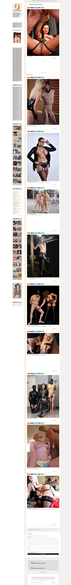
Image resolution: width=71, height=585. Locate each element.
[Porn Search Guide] (19, 134)
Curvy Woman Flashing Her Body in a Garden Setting (16, 209)
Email (29, 549)
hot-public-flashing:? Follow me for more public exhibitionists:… (16, 192)
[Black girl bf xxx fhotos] (15, 223)
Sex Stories (14, 113)
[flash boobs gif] (15, 163)
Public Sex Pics (15, 109)
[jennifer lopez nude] (15, 169)
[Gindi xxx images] (19, 270)
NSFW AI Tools (51, 1)
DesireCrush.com (55, 0)
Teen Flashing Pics (15, 116)
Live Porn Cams (39, 1)
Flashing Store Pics (15, 94)
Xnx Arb (54, 1)
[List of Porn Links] (15, 140)
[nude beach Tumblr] (19, 128)
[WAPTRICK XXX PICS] (19, 258)
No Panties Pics (15, 100)
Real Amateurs (15, 112)
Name (29, 546)
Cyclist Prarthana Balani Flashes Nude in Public (17, 196)
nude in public (15, 177)
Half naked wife (15, 248)
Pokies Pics (14, 103)
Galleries (14, 26)
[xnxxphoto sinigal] (15, 240)
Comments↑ (55, 128)
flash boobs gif (15, 165)
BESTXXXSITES (34, 0)
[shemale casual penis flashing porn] (15, 252)
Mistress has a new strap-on (32, 529)
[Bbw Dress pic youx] (19, 264)
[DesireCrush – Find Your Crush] (17, 37)
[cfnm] (15, 181)
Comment (29, 537)
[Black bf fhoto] (19, 223)
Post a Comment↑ (54, 58)
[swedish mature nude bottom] (15, 276)
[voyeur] (19, 175)
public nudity (19, 171)
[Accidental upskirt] (19, 140)
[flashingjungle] (15, 134)
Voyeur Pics (14, 119)
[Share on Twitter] (35, 7)
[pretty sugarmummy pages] (15, 229)
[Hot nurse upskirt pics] (15, 264)
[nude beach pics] (15, 128)
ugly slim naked (19, 248)
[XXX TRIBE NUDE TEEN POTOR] (19, 276)
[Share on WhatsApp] (42, 7)
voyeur (19, 177)
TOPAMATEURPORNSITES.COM (40, 0)
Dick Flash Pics (15, 91)
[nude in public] (15, 175)
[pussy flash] (19, 163)
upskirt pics (19, 183)
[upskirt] (19, 146)
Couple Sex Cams (43, 72)
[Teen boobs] (15, 157)
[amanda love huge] (15, 270)
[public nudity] (19, 169)
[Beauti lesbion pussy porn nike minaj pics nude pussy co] (19, 234)
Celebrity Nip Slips (44, 572)
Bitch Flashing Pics (15, 88)
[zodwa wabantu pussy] (19, 151)
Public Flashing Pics (15, 106)
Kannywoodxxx (15, 260)
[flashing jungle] (15, 146)
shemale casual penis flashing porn (15, 255)
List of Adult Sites (15, 23)
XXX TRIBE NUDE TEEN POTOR (19, 279)
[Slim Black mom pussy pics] (19, 240)
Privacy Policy (34, 552)
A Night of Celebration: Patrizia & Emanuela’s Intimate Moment (16, 205)
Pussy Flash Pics (15, 110)
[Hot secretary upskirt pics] (19, 252)
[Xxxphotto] (19, 229)
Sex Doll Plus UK (47, 1)
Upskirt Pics (14, 118)
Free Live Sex (42, 1)
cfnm (15, 183)
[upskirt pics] (19, 181)
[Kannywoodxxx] (15, 258)
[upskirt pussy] (19, 157)
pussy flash (19, 165)
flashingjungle (15, 136)
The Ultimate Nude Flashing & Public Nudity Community (17, 14)
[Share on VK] (39, 7)
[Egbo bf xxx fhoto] (15, 234)
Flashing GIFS (15, 93)
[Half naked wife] (15, 246)
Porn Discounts (34, 1)
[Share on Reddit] (28, 7)
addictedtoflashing (47, 529)
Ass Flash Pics (15, 87)
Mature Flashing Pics (16, 97)
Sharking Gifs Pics (15, 115)
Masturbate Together (48, 0)
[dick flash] (15, 151)
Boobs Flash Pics (15, 90)
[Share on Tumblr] (32, 7)
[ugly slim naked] (19, 246)
